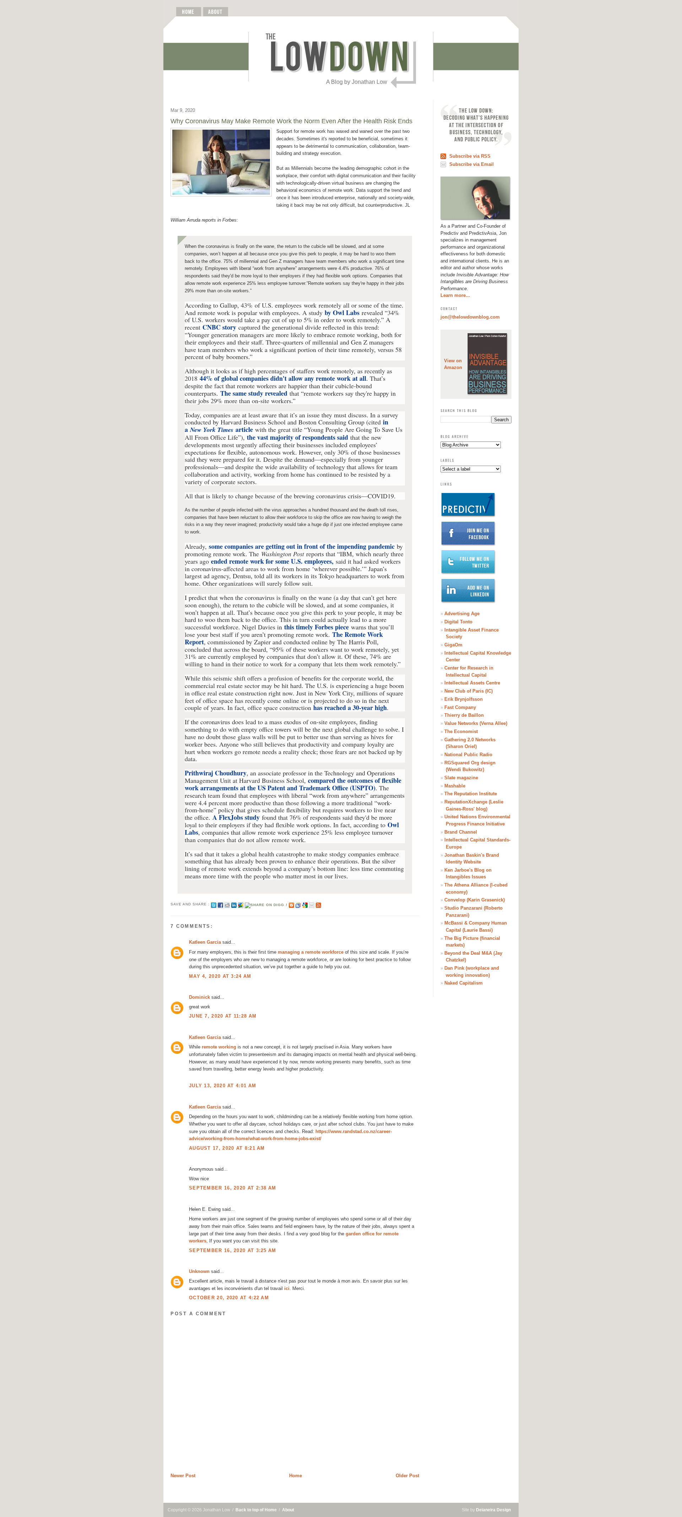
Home (295, 1475)
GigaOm (453, 645)
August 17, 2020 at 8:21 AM (227, 1148)
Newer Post (182, 1475)
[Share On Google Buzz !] (240, 904)
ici (286, 1288)
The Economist (461, 731)
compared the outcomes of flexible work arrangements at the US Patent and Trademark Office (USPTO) (293, 784)
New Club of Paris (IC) (468, 691)
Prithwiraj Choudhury (216, 773)
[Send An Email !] (311, 904)
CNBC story (219, 327)
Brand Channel (460, 832)
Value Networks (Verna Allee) (475, 723)
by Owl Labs (342, 312)
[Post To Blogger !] (291, 904)
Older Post (407, 1475)
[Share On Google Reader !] (298, 904)
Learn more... (455, 295)
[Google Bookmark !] (305, 904)
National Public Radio (468, 754)
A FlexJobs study (236, 817)
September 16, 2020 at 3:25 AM (232, 1250)
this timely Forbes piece (317, 627)
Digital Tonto (458, 621)
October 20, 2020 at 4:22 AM (229, 1297)
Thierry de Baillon (464, 715)
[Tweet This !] (213, 904)
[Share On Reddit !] (227, 904)
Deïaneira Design (493, 1509)
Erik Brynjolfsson (463, 699)
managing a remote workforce (310, 952)
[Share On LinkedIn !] (234, 904)
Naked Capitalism (463, 983)
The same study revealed (253, 393)
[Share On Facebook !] (220, 904)
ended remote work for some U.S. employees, (271, 561)
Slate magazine (461, 777)
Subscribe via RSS (470, 156)
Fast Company (460, 707)
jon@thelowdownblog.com (470, 317)
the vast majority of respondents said (297, 437)
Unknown (199, 1271)
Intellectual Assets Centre (472, 683)
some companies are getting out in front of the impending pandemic (302, 546)
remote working (219, 1047)
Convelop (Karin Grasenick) (474, 900)
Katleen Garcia (205, 942)
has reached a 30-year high (350, 707)
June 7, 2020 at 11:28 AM (222, 1016)
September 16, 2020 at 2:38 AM (232, 1188)
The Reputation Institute (470, 793)
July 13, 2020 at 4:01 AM (222, 1085)
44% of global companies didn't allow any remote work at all (283, 378)
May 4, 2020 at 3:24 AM (220, 976)
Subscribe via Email (471, 164)
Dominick (199, 997)
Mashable (454, 786)
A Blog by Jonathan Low (356, 82)
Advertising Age (462, 613)
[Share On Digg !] (266, 904)
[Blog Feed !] (318, 904)
